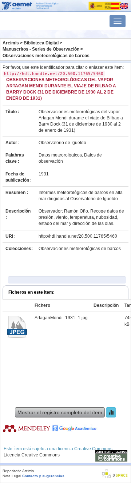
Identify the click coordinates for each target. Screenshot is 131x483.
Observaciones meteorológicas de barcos (46, 55)
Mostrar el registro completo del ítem (59, 412)
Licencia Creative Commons (32, 455)
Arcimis (11, 42)
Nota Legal (12, 476)
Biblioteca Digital (41, 42)
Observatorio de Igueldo (62, 142)
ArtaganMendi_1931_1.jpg (61, 317)
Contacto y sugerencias (43, 476)
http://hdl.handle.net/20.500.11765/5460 (78, 236)
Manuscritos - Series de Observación (41, 49)
